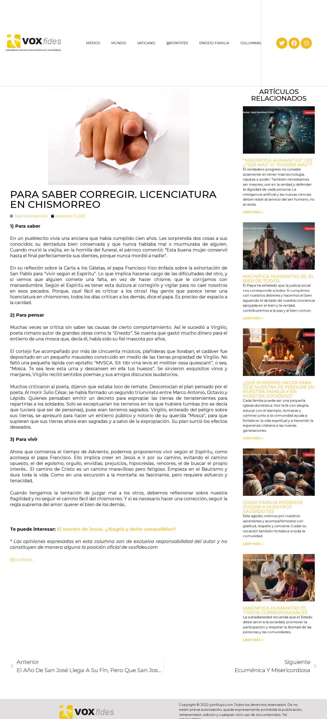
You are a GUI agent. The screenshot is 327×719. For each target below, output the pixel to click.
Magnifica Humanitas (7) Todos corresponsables (275, 610)
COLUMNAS (250, 43)
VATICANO (146, 43)
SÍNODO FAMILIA (214, 43)
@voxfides (22, 559)
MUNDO (118, 43)
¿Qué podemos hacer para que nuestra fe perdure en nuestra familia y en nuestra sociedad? (278, 389)
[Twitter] (281, 43)
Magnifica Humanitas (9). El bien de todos (278, 278)
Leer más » (253, 212)
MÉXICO (93, 43)
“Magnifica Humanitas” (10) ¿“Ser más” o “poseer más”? (277, 162)
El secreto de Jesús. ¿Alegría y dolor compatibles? (116, 529)
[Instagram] (306, 43)
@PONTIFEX (177, 43)
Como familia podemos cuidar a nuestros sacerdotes (273, 507)
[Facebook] (294, 43)
